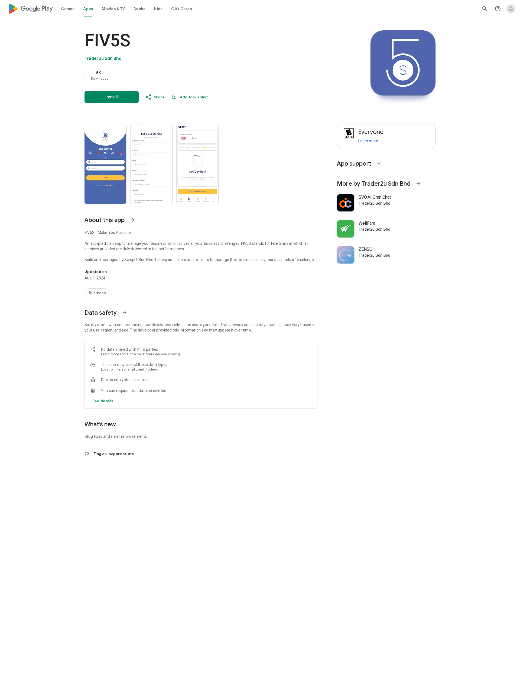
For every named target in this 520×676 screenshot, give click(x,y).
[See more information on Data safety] (124, 312)
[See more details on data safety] (103, 400)
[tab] (68, 8)
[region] (192, 75)
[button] (105, 164)
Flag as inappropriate (109, 453)
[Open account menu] (510, 8)
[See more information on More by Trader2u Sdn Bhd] (418, 183)
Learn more (110, 354)
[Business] (97, 293)
